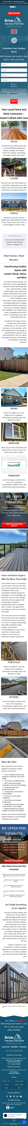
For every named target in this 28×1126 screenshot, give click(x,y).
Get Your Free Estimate (14, 861)
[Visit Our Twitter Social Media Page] (10, 1096)
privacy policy (4, 93)
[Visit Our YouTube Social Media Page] (20, 1096)
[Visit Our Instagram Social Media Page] (14, 1096)
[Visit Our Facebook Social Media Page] (7, 1096)
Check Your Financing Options (14, 525)
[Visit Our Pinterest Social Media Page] (17, 1096)
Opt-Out (15, 86)
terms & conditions (13, 93)
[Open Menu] (14, 31)
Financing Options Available (9, 3)
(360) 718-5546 (14, 13)
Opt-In (14, 84)
